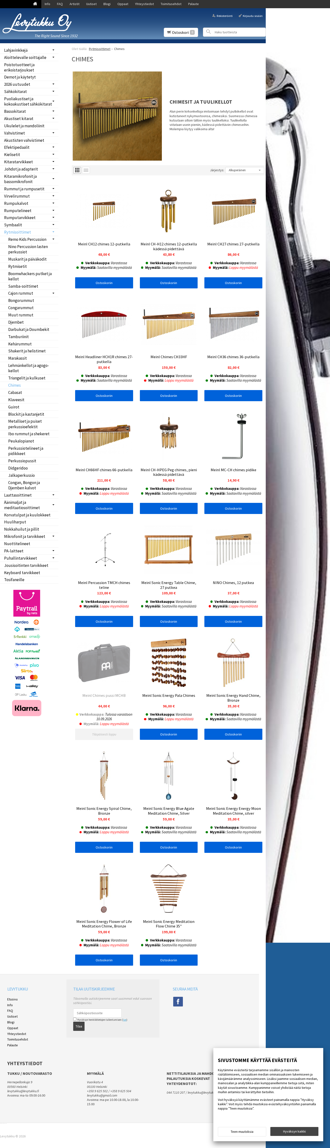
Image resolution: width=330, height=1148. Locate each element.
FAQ (60, 4)
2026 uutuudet (17, 84)
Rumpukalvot (16, 203)
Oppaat (122, 4)
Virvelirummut (17, 196)
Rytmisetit (17, 266)
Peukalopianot (21, 441)
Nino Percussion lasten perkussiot (28, 249)
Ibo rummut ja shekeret (29, 433)
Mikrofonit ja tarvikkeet (24, 536)
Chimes (14, 385)
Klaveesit (16, 399)
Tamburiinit (18, 336)
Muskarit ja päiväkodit (27, 259)
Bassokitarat (15, 111)
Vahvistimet (14, 133)
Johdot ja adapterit (21, 169)
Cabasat (15, 392)
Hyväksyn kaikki (294, 1131)
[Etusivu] (35, 4)
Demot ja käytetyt (20, 77)
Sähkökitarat (15, 91)
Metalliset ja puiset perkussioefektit (25, 424)
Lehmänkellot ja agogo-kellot (28, 368)
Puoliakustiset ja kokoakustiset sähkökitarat (28, 101)
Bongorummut (21, 300)
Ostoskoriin (104, 283)
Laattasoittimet (18, 495)
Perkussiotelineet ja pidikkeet (25, 451)
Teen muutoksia (242, 1131)
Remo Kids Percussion (27, 239)
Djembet (16, 322)
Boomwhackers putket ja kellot (30, 276)
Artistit (74, 4)
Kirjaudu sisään (253, 15)
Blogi (107, 4)
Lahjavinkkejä (16, 50)
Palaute (193, 4)
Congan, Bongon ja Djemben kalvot (24, 485)
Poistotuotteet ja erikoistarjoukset (19, 67)
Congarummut (21, 307)
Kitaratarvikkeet (18, 161)
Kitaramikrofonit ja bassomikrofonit (20, 179)
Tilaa (79, 1026)
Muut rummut (20, 315)
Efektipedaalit (16, 147)
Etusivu (12, 999)
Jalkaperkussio (21, 475)
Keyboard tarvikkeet (22, 572)
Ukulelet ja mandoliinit (24, 125)
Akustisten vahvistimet (24, 140)
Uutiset (91, 4)
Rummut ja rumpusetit (24, 189)
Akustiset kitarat (18, 118)
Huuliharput (15, 522)
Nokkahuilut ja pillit (21, 529)
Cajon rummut (20, 293)
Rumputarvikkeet (20, 217)
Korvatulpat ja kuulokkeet (27, 515)
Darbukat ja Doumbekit (28, 329)
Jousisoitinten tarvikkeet (26, 565)
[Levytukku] (38, 23)
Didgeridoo (18, 468)
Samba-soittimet (23, 286)
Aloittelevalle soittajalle (25, 57)
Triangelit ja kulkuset (26, 378)
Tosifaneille (14, 579)
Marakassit (17, 358)
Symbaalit (13, 225)
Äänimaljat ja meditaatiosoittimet (22, 505)
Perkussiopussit (22, 460)
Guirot (13, 407)
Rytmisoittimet (17, 232)
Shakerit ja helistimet (27, 351)
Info (47, 4)
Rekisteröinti (224, 15)
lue (124, 1019)
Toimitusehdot (171, 4)
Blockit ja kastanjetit (26, 414)
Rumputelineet (17, 210)
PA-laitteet (13, 551)
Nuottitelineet (17, 543)
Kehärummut (20, 344)
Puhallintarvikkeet (20, 558)
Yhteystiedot (144, 4)
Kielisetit (12, 154)
